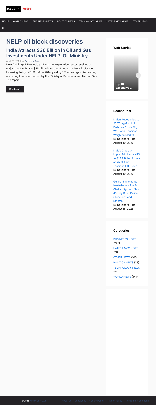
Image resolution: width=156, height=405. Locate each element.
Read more (15, 89)
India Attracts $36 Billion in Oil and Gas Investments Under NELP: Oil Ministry (48, 52)
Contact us (80, 400)
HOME (5, 21)
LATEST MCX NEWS (117, 21)
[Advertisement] (127, 342)
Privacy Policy (114, 400)
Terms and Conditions (137, 400)
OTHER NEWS (140, 21)
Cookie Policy (96, 400)
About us (66, 400)
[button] (3, 28)
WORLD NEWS (20, 21)
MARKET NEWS (49, 9)
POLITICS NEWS (66, 21)
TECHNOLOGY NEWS (90, 21)
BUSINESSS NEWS (43, 21)
